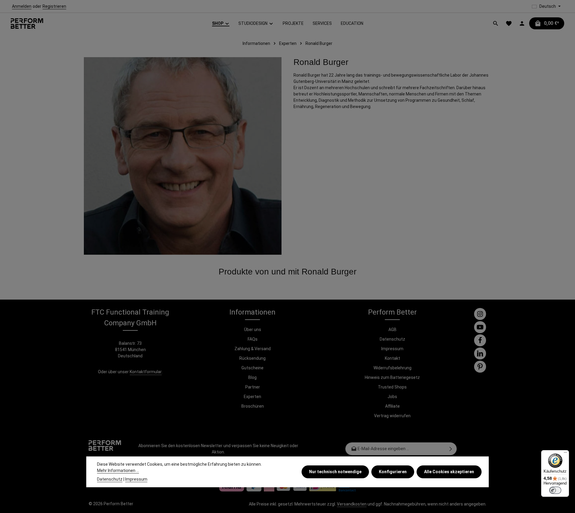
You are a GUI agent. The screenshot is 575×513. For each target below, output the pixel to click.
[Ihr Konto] (522, 23)
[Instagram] (480, 314)
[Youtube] (480, 327)
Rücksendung (252, 358)
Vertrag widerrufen (392, 415)
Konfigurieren (393, 471)
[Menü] (565, 453)
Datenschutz (392, 339)
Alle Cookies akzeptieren (449, 471)
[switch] (555, 490)
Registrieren (54, 6)
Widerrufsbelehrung (392, 367)
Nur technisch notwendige (335, 471)
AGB (392, 329)
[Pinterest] (480, 367)
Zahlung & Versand (252, 348)
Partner (252, 387)
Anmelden (21, 6)
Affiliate (392, 406)
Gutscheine (252, 367)
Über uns (252, 329)
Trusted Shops (392, 387)
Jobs (392, 396)
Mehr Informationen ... (118, 470)
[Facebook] (480, 340)
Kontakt (392, 358)
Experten (252, 396)
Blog (252, 377)
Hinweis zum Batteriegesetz (392, 377)
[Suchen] (496, 23)
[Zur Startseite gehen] (27, 23)
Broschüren (252, 406)
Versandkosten (352, 504)
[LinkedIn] (480, 353)
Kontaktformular (146, 371)
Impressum (392, 348)
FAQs (253, 339)
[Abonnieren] (451, 448)
